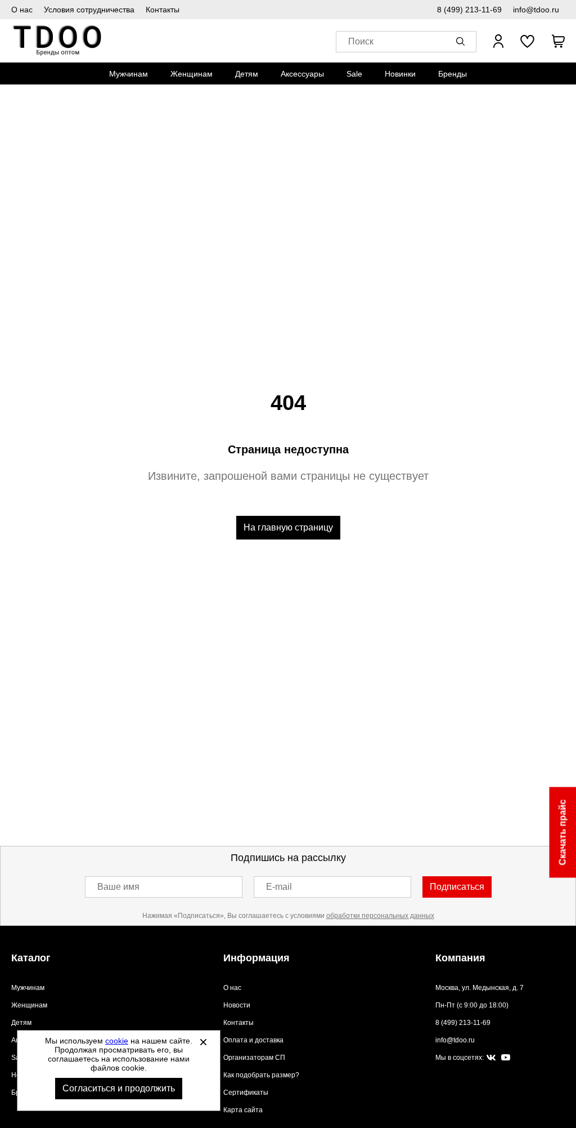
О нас (22, 9)
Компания (460, 958)
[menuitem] (128, 74)
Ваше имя (118, 886)
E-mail (279, 886)
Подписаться (457, 886)
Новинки (400, 73)
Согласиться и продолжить (118, 1088)
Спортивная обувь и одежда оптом (57, 41)
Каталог (31, 958)
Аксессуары (302, 73)
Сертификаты (245, 1092)
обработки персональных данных (380, 916)
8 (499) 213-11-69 (469, 9)
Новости (236, 1005)
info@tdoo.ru (536, 9)
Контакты (162, 9)
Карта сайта (243, 1110)
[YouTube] (505, 1058)
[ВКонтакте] (491, 1058)
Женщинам (191, 73)
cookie (116, 1040)
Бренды (452, 73)
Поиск (361, 41)
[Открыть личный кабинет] (498, 41)
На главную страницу (288, 527)
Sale (354, 73)
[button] (462, 41)
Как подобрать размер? (261, 1075)
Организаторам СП (254, 1058)
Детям (246, 73)
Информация (256, 958)
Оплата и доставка (253, 1040)
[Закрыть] (203, 1041)
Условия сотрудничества (89, 9)
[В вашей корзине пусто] (558, 41)
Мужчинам (128, 73)
